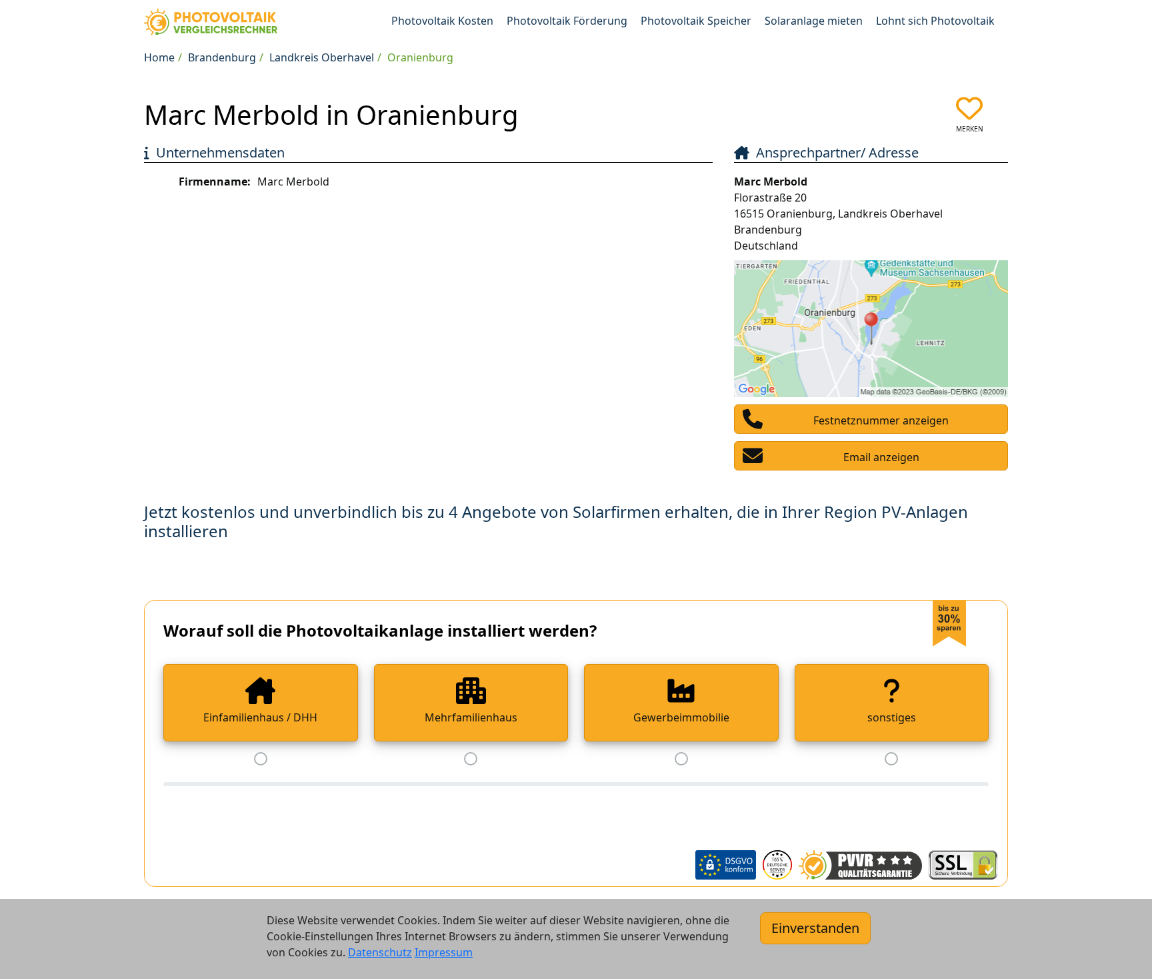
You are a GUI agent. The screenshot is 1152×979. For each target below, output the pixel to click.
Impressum (444, 952)
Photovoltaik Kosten (442, 20)
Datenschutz (380, 952)
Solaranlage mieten (814, 20)
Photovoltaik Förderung (567, 20)
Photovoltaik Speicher (696, 20)
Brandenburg (222, 57)
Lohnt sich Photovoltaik (935, 20)
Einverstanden (815, 928)
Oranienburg (420, 57)
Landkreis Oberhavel (321, 57)
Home (159, 57)
